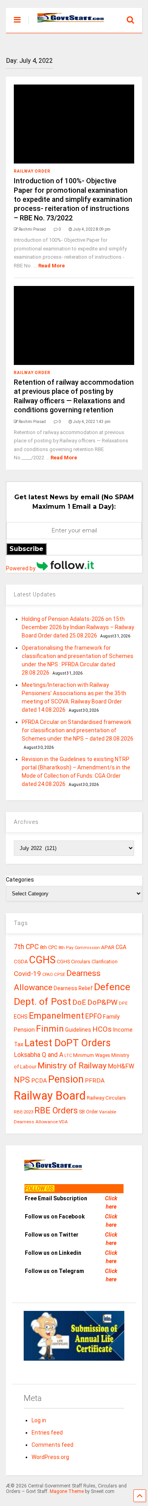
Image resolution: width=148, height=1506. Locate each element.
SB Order (88, 1112)
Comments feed (52, 1445)
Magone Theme (67, 1491)
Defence (112, 987)
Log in (39, 1420)
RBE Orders (56, 1110)
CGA (121, 947)
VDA (63, 1121)
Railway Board (50, 1095)
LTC (68, 1055)
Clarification (105, 962)
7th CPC (26, 947)
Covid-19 (27, 974)
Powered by (21, 568)
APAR (107, 947)
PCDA (39, 1080)
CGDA (21, 962)
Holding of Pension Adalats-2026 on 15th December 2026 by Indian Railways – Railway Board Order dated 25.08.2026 (78, 627)
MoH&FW (121, 1066)
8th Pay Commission (79, 947)
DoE (79, 1002)
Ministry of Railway (72, 1065)
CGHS (42, 960)
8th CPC (48, 947)
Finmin (50, 1028)
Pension (66, 1079)
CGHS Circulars (73, 962)
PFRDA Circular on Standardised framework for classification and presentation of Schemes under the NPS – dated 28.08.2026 (77, 730)
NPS (22, 1080)
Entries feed (47, 1432)
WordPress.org (50, 1457)
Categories (20, 879)
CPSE (59, 974)
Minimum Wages (91, 1055)
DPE (123, 1003)
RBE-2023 (23, 1112)
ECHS (21, 1016)
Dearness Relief (73, 988)
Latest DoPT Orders (67, 1043)
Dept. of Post (42, 1001)
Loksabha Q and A (38, 1055)
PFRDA (95, 1080)
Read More (51, 266)
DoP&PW (102, 1002)
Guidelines (78, 1030)
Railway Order (32, 171)
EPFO (93, 1016)
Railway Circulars (106, 1098)
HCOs (102, 1029)
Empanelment (56, 1015)
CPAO (47, 974)
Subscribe (26, 549)
